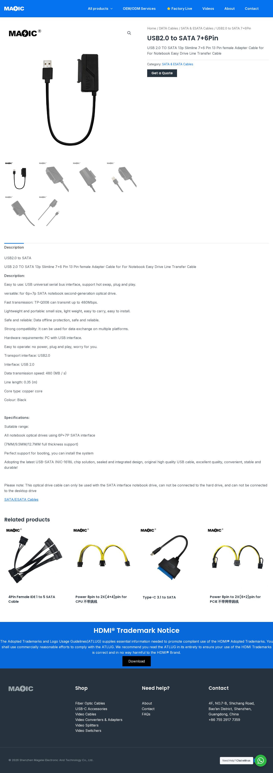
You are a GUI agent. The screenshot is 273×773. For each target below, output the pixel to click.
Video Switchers (88, 730)
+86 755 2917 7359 (224, 720)
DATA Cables (168, 28)
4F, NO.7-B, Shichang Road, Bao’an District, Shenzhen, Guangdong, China (232, 708)
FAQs (146, 714)
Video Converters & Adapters (98, 720)
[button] (129, 33)
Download (136, 661)
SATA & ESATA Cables (197, 28)
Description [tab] (14, 247)
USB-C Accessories (91, 709)
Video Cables (85, 714)
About (147, 703)
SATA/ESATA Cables (21, 499)
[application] (110, 8)
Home (151, 28)
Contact (148, 709)
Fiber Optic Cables (90, 703)
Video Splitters (87, 725)
